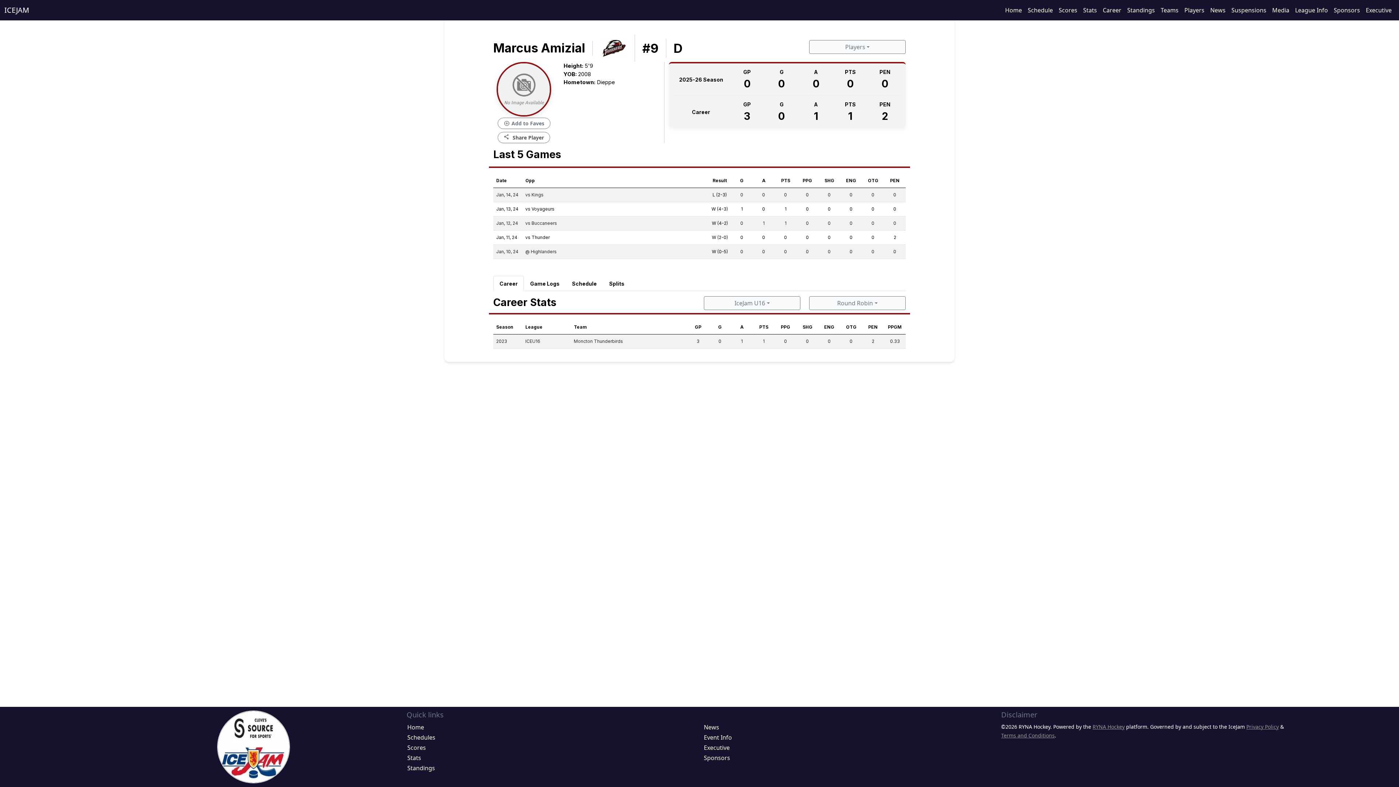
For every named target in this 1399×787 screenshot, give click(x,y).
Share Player (524, 137)
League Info (1311, 10)
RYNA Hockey (1109, 726)
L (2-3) (720, 194)
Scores (1068, 10)
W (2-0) (720, 237)
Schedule (1040, 10)
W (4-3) (720, 209)
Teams (1170, 10)
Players (1194, 10)
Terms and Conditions (1028, 735)
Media (1280, 10)
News (1218, 10)
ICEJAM (16, 10)
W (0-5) (720, 251)
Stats (1090, 10)
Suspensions (1248, 10)
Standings (1141, 10)
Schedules (421, 737)
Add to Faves (524, 123)
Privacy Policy (1262, 726)
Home (1013, 10)
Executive (1379, 10)
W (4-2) (720, 223)
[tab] (508, 283)
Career (1112, 10)
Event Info (718, 737)
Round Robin (855, 303)
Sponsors (1347, 10)
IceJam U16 (749, 303)
